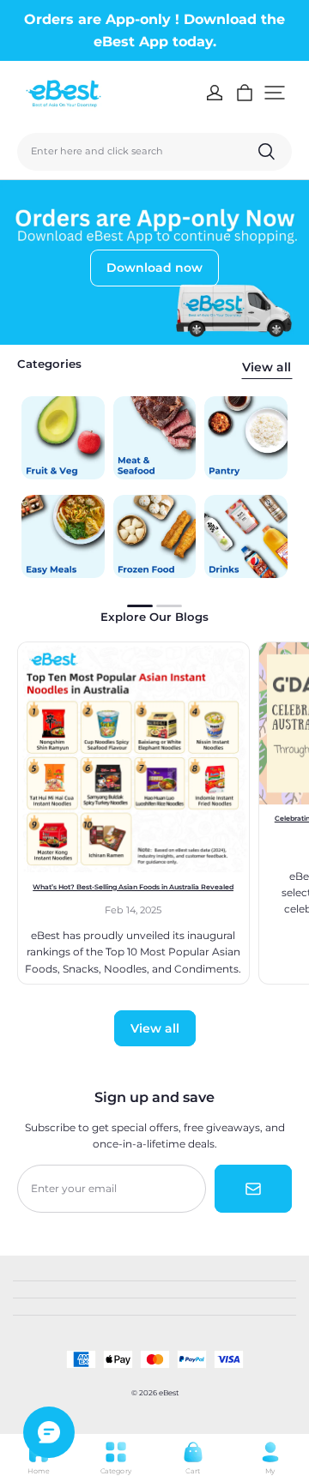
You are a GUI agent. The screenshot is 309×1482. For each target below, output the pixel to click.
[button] (275, 92)
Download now (154, 267)
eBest (169, 1393)
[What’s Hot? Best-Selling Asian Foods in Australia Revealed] (133, 757)
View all (266, 367)
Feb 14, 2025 (133, 910)
